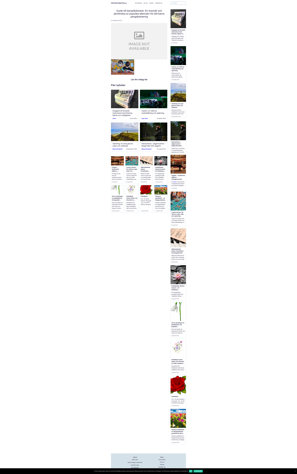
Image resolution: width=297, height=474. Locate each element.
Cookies (151, 3)
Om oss (145, 3)
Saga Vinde (144, 118)
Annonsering (138, 3)
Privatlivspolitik (198, 471)
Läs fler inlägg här (139, 79)
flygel (174, 182)
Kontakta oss (158, 3)
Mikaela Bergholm (118, 149)
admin (114, 118)
